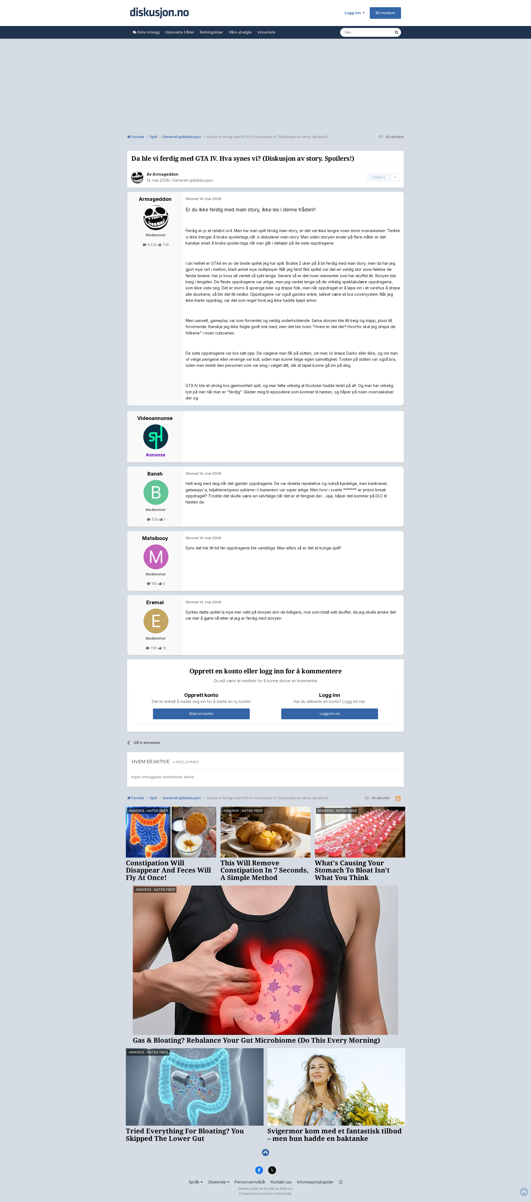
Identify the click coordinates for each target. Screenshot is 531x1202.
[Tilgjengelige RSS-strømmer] (398, 799)
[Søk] (396, 32)
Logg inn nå (330, 714)
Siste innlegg (148, 32)
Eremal (155, 602)
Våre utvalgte (240, 32)
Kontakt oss (281, 1182)
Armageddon (165, 174)
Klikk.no (286, 1189)
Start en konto (201, 714)
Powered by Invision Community (265, 1193)
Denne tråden (376, 32)
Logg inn (354, 13)
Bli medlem (385, 13)
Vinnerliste (266, 32)
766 (153, 648)
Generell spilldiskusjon (192, 180)
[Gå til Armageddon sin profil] (137, 177)
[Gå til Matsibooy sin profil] (156, 556)
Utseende (217, 1182)
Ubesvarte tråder (179, 32)
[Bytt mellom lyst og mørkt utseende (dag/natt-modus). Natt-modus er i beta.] (341, 1182)
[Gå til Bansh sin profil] (156, 492)
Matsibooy (155, 538)
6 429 (152, 244)
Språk (195, 1182)
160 (154, 583)
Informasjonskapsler (315, 1182)
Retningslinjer (211, 32)
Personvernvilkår (250, 1182)
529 (154, 519)
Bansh (155, 474)
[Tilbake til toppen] (265, 1152)
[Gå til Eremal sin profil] (156, 621)
